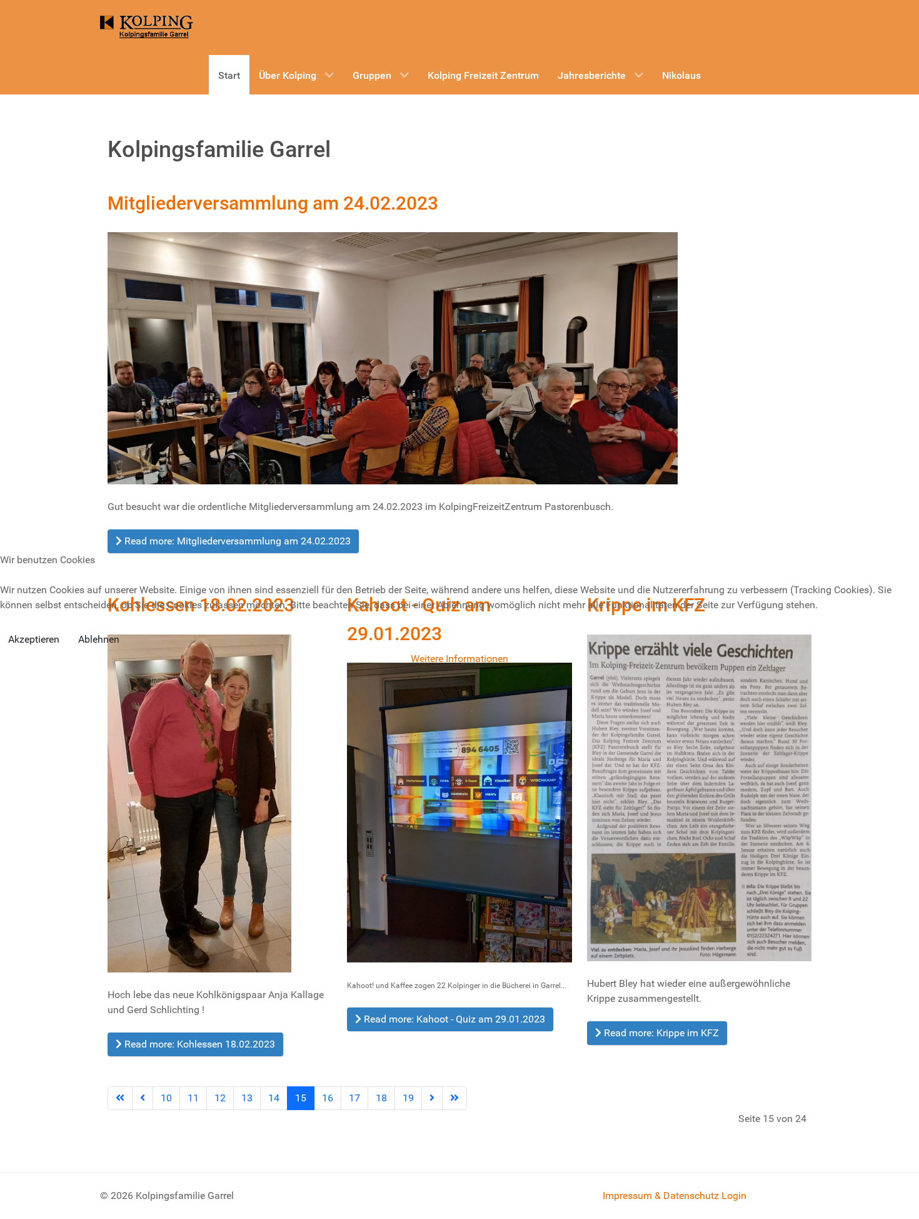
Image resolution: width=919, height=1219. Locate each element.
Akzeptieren (33, 639)
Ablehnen (98, 639)
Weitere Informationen (459, 659)
